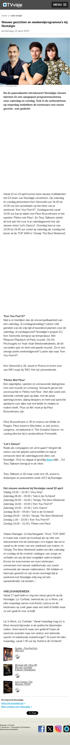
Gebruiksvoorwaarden (9, 729)
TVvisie (66, 728)
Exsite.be (5, 727)
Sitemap (3, 725)
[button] (60, 5)
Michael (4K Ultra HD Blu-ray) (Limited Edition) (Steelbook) (26, 667)
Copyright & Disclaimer (20, 727)
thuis (49, 459)
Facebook (41, 728)
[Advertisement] (35, 153)
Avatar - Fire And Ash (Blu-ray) (26, 649)
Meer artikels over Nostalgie (15, 707)
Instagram (58, 728)
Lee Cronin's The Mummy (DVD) (23, 683)
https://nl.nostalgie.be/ (12, 703)
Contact (11, 725)
